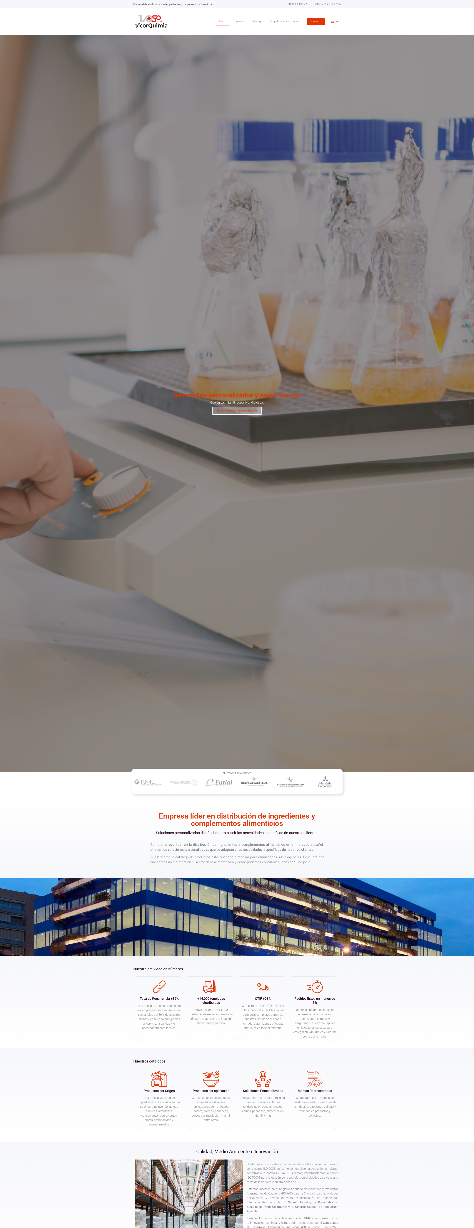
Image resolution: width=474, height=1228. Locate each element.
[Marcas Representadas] (314, 1079)
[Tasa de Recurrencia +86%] (159, 986)
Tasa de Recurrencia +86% (159, 999)
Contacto (315, 21)
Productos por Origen (159, 1091)
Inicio (222, 21)
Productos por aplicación (211, 1091)
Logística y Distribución (285, 21)
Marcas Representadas (315, 1091)
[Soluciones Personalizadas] (263, 1079)
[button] (4, 403)
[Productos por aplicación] (211, 1079)
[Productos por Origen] (159, 1079)
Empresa (237, 21)
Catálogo (257, 21)
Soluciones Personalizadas (263, 1091)
